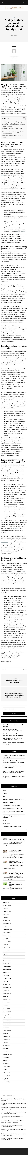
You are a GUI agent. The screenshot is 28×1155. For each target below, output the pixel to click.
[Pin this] (26, 669)
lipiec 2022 (6, 1027)
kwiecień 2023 (6, 999)
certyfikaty (16, 528)
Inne (4, 796)
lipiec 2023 (6, 990)
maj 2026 (5, 908)
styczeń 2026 (6, 920)
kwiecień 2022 (6, 1036)
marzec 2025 (6, 951)
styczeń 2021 (6, 1082)
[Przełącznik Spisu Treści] (23, 118)
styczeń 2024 (6, 984)
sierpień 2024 (6, 972)
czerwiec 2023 (7, 993)
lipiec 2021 (5, 1063)
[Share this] (20, 669)
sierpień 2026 (6, 902)
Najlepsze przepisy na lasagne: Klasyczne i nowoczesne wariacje (12, 1125)
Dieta (4, 790)
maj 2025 (5, 945)
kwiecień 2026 (6, 911)
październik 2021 (7, 1054)
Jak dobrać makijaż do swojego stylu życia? (12, 129)
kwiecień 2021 (6, 1072)
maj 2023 (5, 996)
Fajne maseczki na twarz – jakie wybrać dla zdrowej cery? (16, 884)
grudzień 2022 (7, 1012)
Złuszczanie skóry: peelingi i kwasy (12, 826)
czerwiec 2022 (7, 1030)
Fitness (5, 793)
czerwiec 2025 (7, 941)
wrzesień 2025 (7, 932)
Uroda (14, 17)
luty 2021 (5, 1079)
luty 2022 (5, 1042)
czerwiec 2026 (7, 905)
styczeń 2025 (6, 957)
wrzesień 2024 (7, 969)
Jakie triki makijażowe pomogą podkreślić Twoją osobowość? (14, 125)
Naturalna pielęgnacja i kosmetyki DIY (13, 799)
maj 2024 (5, 981)
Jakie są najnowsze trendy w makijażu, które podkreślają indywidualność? (13, 121)
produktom (4, 542)
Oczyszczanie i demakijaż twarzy (11, 805)
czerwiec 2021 (6, 1066)
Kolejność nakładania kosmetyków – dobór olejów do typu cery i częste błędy (12, 1121)
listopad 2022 (6, 1015)
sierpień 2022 (6, 1024)
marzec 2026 (6, 914)
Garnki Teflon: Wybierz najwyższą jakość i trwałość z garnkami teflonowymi (14, 772)
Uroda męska (6, 823)
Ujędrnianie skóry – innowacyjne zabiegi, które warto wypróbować (16, 862)
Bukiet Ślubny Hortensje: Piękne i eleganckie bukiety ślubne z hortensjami (13, 761)
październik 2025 (7, 929)
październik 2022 (7, 1018)
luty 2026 (5, 917)
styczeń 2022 (6, 1045)
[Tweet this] (22, 669)
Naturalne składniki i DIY (9, 802)
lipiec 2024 (6, 975)
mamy (23, 571)
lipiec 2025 (6, 938)
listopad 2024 (6, 963)
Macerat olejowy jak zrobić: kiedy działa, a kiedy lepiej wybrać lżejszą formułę (13, 1112)
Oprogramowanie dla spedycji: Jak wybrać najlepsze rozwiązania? (12, 1117)
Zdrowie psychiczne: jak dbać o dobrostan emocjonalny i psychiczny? (13, 734)
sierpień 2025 (6, 935)
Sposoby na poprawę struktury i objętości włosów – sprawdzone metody (16, 873)
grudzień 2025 (7, 923)
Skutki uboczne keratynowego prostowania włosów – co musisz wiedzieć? (17, 839)
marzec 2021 (6, 1076)
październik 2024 (7, 966)
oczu (2, 175)
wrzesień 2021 (6, 1057)
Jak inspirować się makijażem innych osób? (12, 136)
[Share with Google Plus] (24, 669)
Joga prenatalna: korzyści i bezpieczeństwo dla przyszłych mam (12, 730)
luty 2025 (5, 954)
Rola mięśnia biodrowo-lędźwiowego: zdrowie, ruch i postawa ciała (13, 738)
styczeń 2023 (6, 1009)
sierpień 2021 (6, 1060)
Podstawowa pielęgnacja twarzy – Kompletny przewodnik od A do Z (15, 852)
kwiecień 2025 (6, 948)
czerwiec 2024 (7, 978)
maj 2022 (5, 1033)
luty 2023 (5, 1005)
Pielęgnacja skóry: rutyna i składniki (12, 808)
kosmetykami (21, 231)
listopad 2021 (6, 1051)
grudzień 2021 (6, 1048)
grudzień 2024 (7, 960)
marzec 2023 (6, 1002)
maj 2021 (5, 1069)
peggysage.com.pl (14, 56)
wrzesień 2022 (7, 1021)
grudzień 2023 (7, 987)
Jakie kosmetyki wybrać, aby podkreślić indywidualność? (13, 132)
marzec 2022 (6, 1039)
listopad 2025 (6, 926)
